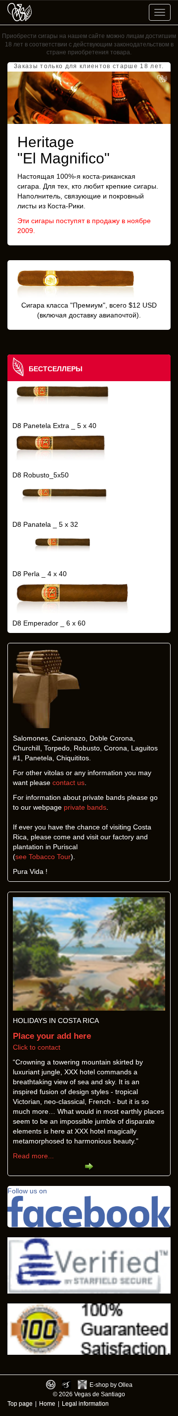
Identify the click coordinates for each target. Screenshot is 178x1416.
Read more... (33, 1156)
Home (47, 1403)
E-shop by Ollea (111, 1384)
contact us (68, 783)
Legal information (85, 1403)
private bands (85, 807)
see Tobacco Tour (43, 857)
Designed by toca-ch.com (50, 1384)
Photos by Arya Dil (66, 1384)
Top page (20, 1403)
